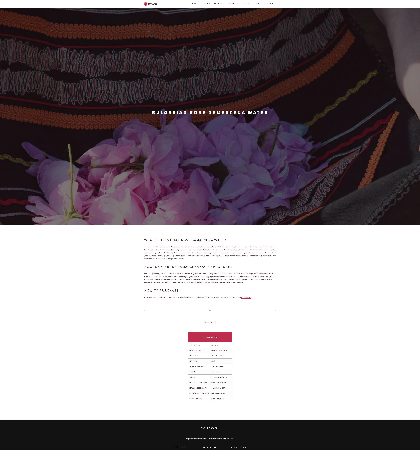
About (205, 4)
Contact (269, 4)
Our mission (233, 4)
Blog (258, 4)
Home (194, 4)
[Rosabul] (153, 4)
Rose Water (210, 322)
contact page (246, 297)
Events (247, 4)
